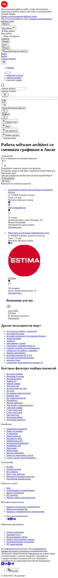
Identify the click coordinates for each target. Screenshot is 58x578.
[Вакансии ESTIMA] (31, 261)
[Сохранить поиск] (3, 102)
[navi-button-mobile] (3, 62)
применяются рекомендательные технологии (23, 550)
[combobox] (13, 88)
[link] (5, 47)
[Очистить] (5, 94)
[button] (4, 54)
